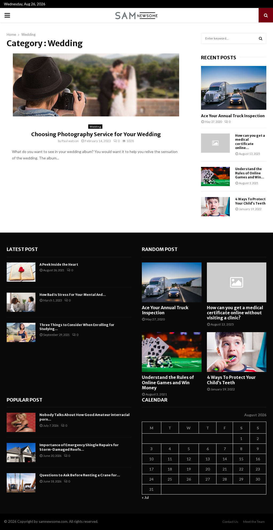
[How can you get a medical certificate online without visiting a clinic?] (215, 143)
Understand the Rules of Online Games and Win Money (168, 382)
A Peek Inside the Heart (58, 264)
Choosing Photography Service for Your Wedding (96, 134)
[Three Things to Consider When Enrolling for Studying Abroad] (21, 332)
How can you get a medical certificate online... (250, 142)
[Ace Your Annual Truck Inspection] (233, 87)
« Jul (145, 497)
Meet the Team (254, 522)
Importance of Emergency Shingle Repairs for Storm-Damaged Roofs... (79, 447)
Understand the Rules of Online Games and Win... (249, 173)
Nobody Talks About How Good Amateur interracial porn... (84, 417)
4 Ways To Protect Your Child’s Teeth (250, 201)
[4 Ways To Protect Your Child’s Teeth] (215, 206)
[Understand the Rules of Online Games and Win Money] (215, 176)
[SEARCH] (260, 38)
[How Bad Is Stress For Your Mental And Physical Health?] (21, 302)
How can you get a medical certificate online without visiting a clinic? (235, 312)
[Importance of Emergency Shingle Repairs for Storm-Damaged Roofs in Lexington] (21, 452)
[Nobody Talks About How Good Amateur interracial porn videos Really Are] (21, 422)
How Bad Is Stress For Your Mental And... (72, 295)
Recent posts (218, 57)
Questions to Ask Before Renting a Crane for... (79, 475)
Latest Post (22, 249)
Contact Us (230, 522)
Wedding (95, 126)
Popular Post (24, 400)
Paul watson (70, 141)
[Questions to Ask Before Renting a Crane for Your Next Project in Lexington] (21, 482)
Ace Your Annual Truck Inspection (233, 115)
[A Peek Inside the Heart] (21, 272)
